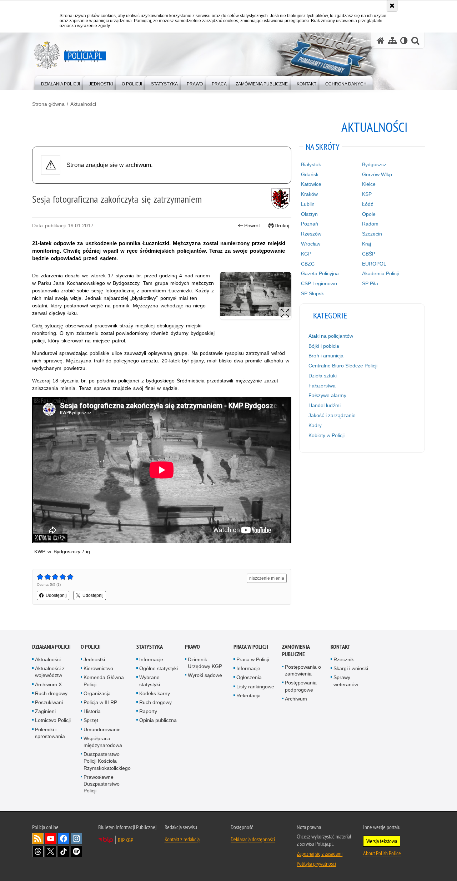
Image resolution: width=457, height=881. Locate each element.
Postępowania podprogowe (301, 686)
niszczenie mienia (266, 578)
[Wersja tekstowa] (404, 40)
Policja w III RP (100, 702)
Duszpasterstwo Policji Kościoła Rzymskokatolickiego (107, 761)
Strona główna (48, 104)
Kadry (315, 425)
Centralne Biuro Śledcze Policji (342, 365)
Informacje (151, 659)
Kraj (366, 244)
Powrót (252, 225)
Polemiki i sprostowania (50, 733)
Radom (370, 224)
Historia (92, 711)
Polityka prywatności (316, 863)
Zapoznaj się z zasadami (319, 853)
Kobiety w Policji (326, 435)
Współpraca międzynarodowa (103, 742)
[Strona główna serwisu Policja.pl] (381, 40)
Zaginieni (45, 711)
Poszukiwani (49, 702)
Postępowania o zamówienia (303, 670)
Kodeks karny (154, 693)
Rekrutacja (248, 695)
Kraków (309, 194)
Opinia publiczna (158, 720)
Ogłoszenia (249, 677)
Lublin (308, 204)
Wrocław (310, 244)
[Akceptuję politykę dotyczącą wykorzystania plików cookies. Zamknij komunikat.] (392, 5)
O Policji (91, 646)
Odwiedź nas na (50, 838)
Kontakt (340, 646)
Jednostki (94, 659)
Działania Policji (51, 646)
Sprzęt (91, 720)
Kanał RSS (38, 838)
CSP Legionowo (319, 283)
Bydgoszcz (374, 164)
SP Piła (370, 283)
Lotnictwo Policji (53, 720)
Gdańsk (309, 174)
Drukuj (282, 225)
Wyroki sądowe (205, 675)
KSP (367, 194)
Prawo (192, 646)
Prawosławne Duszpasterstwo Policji (102, 783)
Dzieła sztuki (322, 375)
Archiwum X (48, 684)
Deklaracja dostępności (253, 839)
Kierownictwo (98, 668)
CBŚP (368, 254)
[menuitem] (60, 82)
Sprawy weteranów (345, 680)
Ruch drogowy (51, 693)
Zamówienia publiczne (296, 650)
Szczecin (372, 234)
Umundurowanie (102, 729)
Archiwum (296, 699)
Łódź (367, 204)
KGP (306, 254)
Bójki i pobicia (323, 346)
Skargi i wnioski (350, 668)
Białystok (311, 164)
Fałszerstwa (322, 385)
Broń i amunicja (325, 355)
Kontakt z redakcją (182, 839)
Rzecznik (343, 659)
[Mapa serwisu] (392, 40)
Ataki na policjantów (330, 336)
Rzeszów (311, 234)
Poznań (309, 224)
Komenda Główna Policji (104, 680)
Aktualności (83, 104)
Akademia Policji (380, 273)
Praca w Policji (250, 646)
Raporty (148, 711)
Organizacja (97, 693)
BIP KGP (125, 839)
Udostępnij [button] (56, 595)
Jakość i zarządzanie (332, 415)
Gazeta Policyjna (320, 273)
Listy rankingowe (255, 686)
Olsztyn (309, 214)
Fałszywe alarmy (327, 395)
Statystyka (149, 646)
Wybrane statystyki (149, 680)
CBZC (308, 264)
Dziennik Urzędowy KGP (205, 663)
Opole (369, 214)
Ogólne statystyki (158, 668)
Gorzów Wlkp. (377, 174)
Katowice (311, 184)
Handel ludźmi (324, 405)
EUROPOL (374, 264)
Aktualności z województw (50, 671)
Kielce (369, 184)
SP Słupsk (312, 293)
